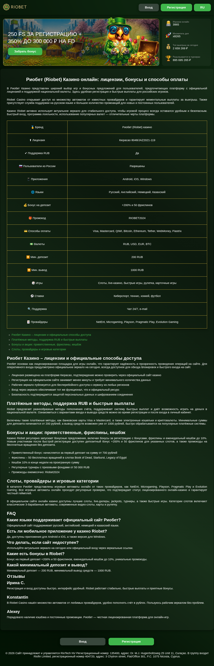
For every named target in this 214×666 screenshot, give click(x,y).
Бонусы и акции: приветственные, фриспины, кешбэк (46, 344)
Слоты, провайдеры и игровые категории (39, 349)
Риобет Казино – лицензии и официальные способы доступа (51, 334)
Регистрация (176, 7)
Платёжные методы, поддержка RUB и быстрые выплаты (49, 339)
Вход (149, 7)
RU (202, 7)
